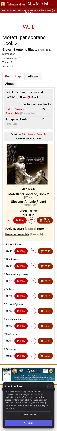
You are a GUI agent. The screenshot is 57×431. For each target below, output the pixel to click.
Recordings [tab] (13, 76)
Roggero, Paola (17, 119)
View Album (28, 188)
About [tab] (9, 84)
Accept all (28, 423)
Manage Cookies (28, 415)
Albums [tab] (33, 76)
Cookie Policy (39, 405)
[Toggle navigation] (52, 3)
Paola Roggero (14, 228)
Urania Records (28, 210)
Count (34, 97)
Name (23, 97)
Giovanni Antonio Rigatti (20, 49)
